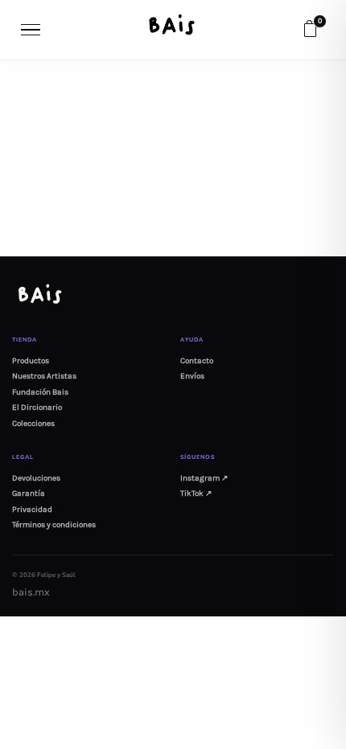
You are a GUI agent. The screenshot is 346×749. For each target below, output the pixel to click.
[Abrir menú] (31, 29)
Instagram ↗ (204, 478)
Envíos (192, 376)
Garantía (28, 493)
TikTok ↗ (196, 493)
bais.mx (31, 592)
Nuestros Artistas (44, 376)
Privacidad (32, 509)
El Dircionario (37, 407)
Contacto (196, 361)
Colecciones (33, 423)
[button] (309, 29)
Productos (30, 361)
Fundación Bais (40, 392)
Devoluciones (36, 478)
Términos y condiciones (54, 525)
